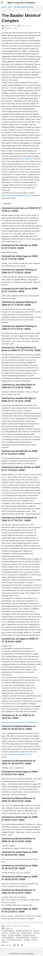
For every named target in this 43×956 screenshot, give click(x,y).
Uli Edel (27, 940)
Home (3, 7)
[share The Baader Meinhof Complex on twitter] (18, 945)
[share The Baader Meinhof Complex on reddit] (14, 945)
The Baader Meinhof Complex (23, 7)
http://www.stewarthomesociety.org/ (16, 195)
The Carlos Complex (14, 940)
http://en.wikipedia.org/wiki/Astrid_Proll (17, 754)
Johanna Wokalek (15, 935)
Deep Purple (27, 933)
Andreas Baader (9, 931)
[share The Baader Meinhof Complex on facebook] (22, 945)
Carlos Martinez (27, 159)
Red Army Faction (23, 937)
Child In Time (15, 933)
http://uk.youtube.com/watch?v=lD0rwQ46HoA (19, 722)
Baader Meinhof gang (25, 931)
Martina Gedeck (30, 935)
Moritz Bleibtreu (9, 937)
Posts (10, 7)
